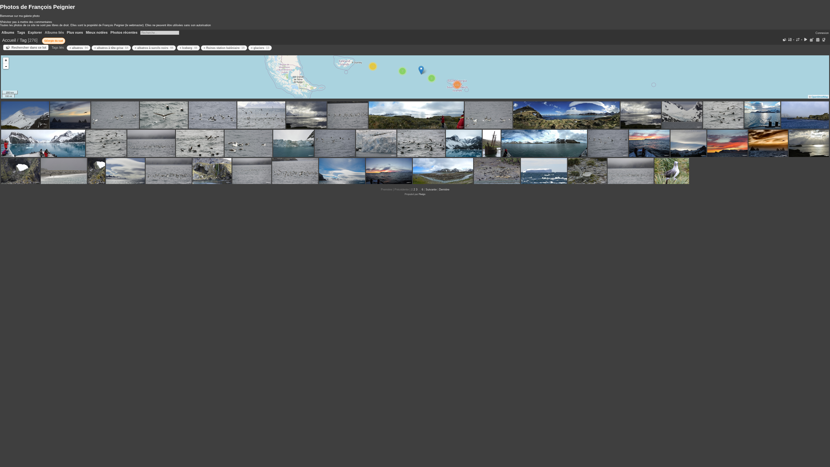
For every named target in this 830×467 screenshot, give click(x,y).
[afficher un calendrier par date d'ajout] (811, 40)
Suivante (431, 189)
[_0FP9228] (421, 70)
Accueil (9, 40)
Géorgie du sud (53, 40)
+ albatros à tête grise (111, 48)
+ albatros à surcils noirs (154, 48)
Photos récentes (123, 32)
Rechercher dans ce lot (28, 47)
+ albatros (78, 48)
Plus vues (75, 32)
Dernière (444, 189)
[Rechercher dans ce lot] (784, 39)
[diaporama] (805, 40)
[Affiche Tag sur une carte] (824, 40)
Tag (23, 40)
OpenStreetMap (819, 96)
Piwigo (422, 194)
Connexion (822, 33)
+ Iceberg (188, 48)
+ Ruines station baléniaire (224, 48)
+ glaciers (260, 48)
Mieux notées (97, 32)
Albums (8, 32)
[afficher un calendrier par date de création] (817, 40)
